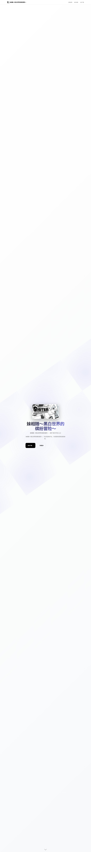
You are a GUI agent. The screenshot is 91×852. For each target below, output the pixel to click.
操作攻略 (76, 2)
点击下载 (82, 2)
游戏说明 (70, 2)
